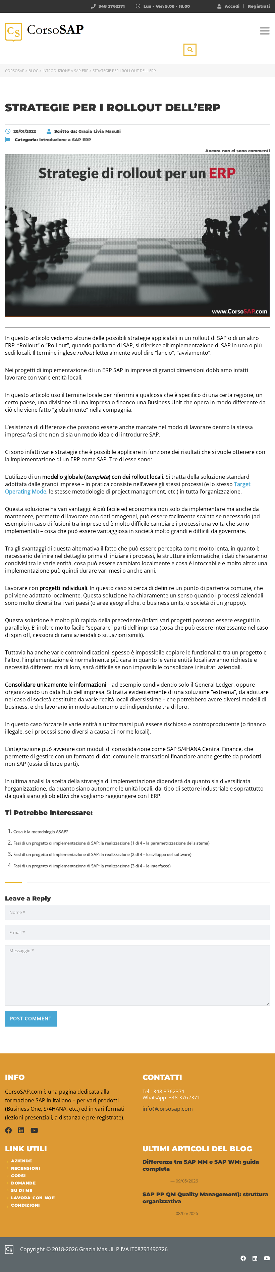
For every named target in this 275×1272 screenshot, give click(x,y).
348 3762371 (112, 6)
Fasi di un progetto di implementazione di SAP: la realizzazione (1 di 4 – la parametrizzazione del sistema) (111, 843)
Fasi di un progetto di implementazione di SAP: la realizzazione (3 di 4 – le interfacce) (92, 866)
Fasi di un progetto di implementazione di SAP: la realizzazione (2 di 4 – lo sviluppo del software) (102, 854)
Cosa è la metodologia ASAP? (40, 831)
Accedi (232, 6)
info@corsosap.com (168, 1108)
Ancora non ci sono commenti (237, 150)
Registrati (259, 6)
